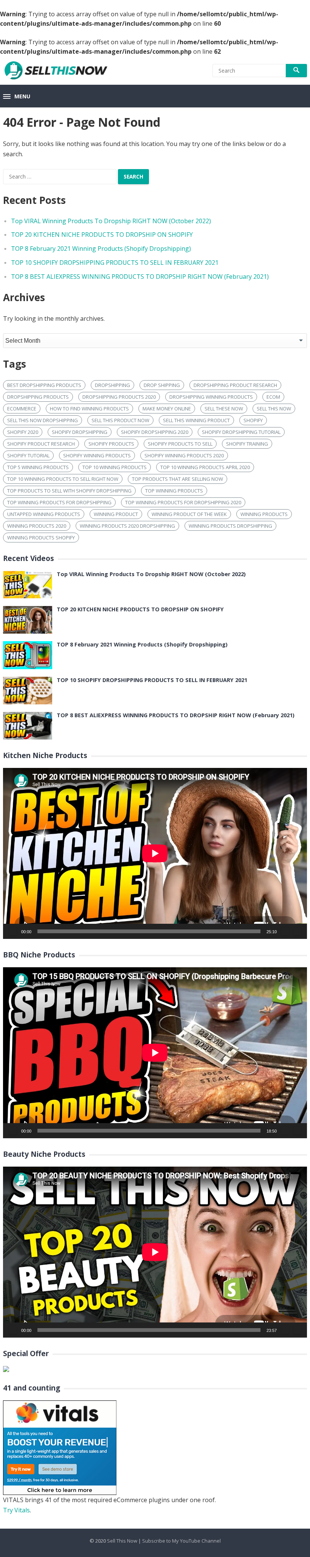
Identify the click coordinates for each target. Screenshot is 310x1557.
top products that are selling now (177, 478)
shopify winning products (97, 455)
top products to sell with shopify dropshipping (69, 490)
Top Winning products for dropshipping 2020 (183, 502)
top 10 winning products (114, 467)
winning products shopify (41, 537)
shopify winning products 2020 (184, 455)
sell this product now (120, 420)
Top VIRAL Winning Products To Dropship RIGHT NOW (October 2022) (111, 221)
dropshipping (112, 385)
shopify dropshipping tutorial (241, 432)
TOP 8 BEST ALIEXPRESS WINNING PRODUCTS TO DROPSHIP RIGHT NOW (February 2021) (140, 276)
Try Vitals (16, 1510)
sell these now (224, 408)
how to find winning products (89, 408)
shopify (253, 420)
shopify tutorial (28, 455)
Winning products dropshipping (230, 525)
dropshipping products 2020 (119, 396)
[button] (16, 97)
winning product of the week (189, 514)
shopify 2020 (22, 432)
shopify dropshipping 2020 (154, 432)
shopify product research (41, 443)
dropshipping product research (235, 385)
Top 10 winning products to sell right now (62, 478)
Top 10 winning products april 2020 (205, 467)
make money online (167, 408)
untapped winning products (43, 514)
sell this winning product (196, 420)
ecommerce (21, 408)
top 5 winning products (38, 467)
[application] (155, 853)
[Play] (13, 931)
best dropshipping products (44, 385)
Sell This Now (122, 1540)
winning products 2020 (36, 525)
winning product (116, 514)
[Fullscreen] (297, 931)
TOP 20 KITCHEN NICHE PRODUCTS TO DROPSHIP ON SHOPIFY (102, 234)
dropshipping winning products (211, 396)
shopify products (111, 443)
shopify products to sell (180, 443)
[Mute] (285, 931)
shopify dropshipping (79, 432)
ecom (273, 396)
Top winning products (174, 490)
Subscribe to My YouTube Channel (181, 1540)
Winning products (264, 514)
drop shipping (162, 385)
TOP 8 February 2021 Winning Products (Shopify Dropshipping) (101, 248)
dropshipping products (38, 396)
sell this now (274, 408)
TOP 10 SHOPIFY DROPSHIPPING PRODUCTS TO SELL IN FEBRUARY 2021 (115, 262)
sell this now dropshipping (42, 420)
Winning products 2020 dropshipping (127, 525)
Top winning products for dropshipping (59, 502)
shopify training (247, 443)
